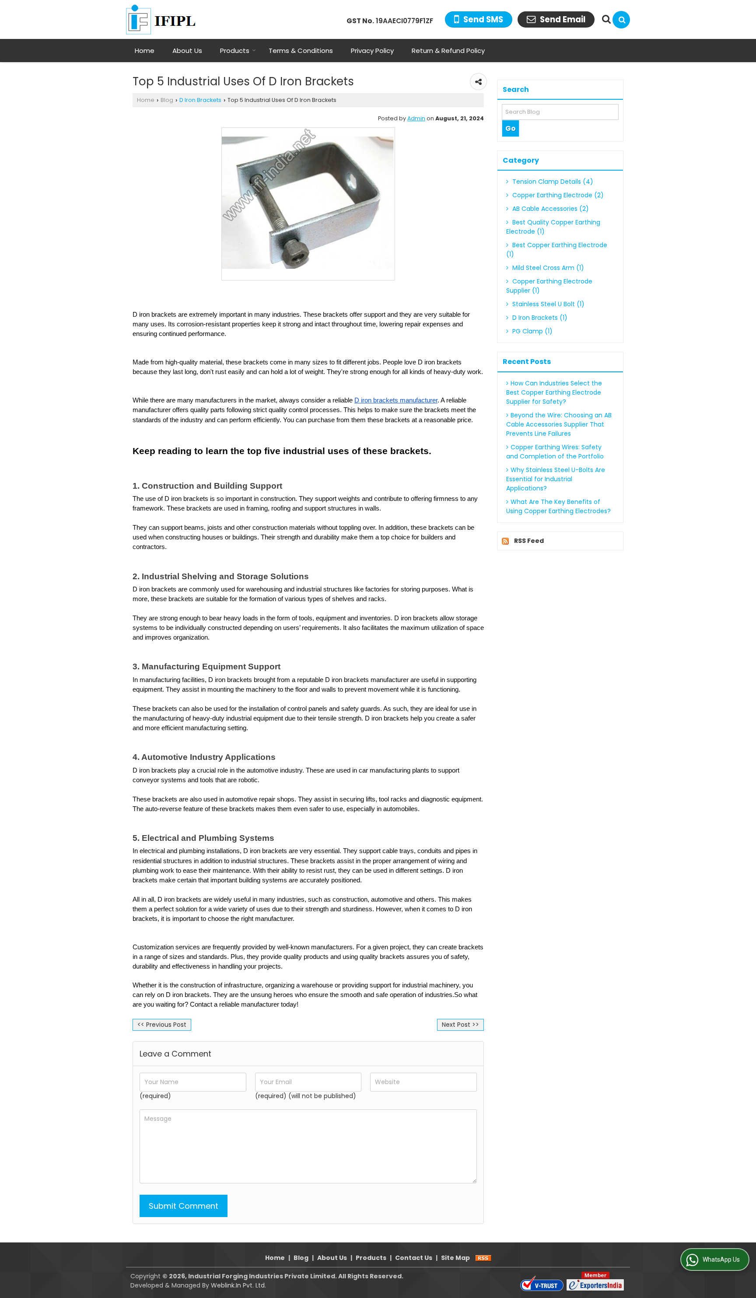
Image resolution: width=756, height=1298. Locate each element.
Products (234, 50)
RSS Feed (529, 540)
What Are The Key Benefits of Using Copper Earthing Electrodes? (558, 506)
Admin (416, 118)
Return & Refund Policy (448, 50)
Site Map (455, 1257)
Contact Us (413, 1257)
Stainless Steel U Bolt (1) (547, 304)
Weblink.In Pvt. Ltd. (238, 1285)
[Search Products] (605, 19)
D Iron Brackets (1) (539, 317)
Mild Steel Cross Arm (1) (547, 267)
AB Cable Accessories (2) (550, 208)
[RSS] (483, 1257)
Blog (167, 100)
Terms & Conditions (301, 50)
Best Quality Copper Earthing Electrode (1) (553, 227)
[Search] (621, 19)
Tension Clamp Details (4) (552, 181)
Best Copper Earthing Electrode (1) (556, 250)
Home (144, 50)
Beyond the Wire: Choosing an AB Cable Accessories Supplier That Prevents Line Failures (559, 424)
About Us (187, 50)
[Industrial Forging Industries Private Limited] (166, 19)
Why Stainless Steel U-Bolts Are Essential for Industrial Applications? (555, 479)
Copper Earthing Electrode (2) (557, 195)
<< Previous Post (161, 1024)
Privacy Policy (372, 50)
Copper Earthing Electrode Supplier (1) (549, 286)
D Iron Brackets (200, 100)
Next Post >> (460, 1024)
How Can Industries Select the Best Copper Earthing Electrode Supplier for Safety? (554, 392)
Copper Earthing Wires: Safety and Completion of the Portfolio (555, 452)
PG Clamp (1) (532, 331)
